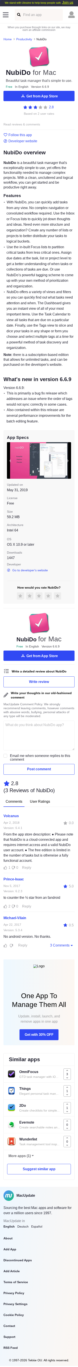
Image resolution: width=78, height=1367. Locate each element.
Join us (67, 2)
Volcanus (11, 816)
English (9, 1226)
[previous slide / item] (10, 460)
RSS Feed (10, 1348)
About (8, 1238)
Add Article (11, 1271)
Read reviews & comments (21, 124)
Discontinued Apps (17, 1260)
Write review (39, 681)
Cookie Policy (13, 1315)
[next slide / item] (68, 460)
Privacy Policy (13, 1293)
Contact (9, 1326)
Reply (26, 867)
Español (36, 1226)
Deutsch (23, 1226)
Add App (9, 1249)
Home (7, 39)
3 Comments (60, 945)
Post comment (39, 769)
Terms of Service (15, 1282)
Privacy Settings (15, 1304)
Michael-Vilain (14, 918)
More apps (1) (19, 1156)
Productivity (24, 39)
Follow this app (20, 135)
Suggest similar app (39, 1169)
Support (9, 1337)
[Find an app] (18, 15)
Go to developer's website (30, 570)
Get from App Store (42, 96)
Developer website (22, 141)
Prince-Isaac (13, 879)
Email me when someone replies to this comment (40, 757)
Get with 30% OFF (39, 1034)
